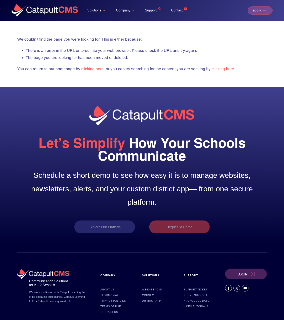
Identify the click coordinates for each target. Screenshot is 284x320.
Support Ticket (195, 289)
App (158, 300)
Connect (149, 295)
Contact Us (109, 312)
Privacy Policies (113, 300)
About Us (107, 289)
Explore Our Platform (105, 226)
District (148, 300)
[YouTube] (245, 288)
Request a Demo (179, 226)
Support (151, 10)
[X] (236, 288)
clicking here (92, 69)
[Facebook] (228, 288)
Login (257, 10)
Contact (177, 10)
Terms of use (110, 306)
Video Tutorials (196, 306)
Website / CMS (152, 289)
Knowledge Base (196, 300)
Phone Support (195, 295)
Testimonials (110, 295)
